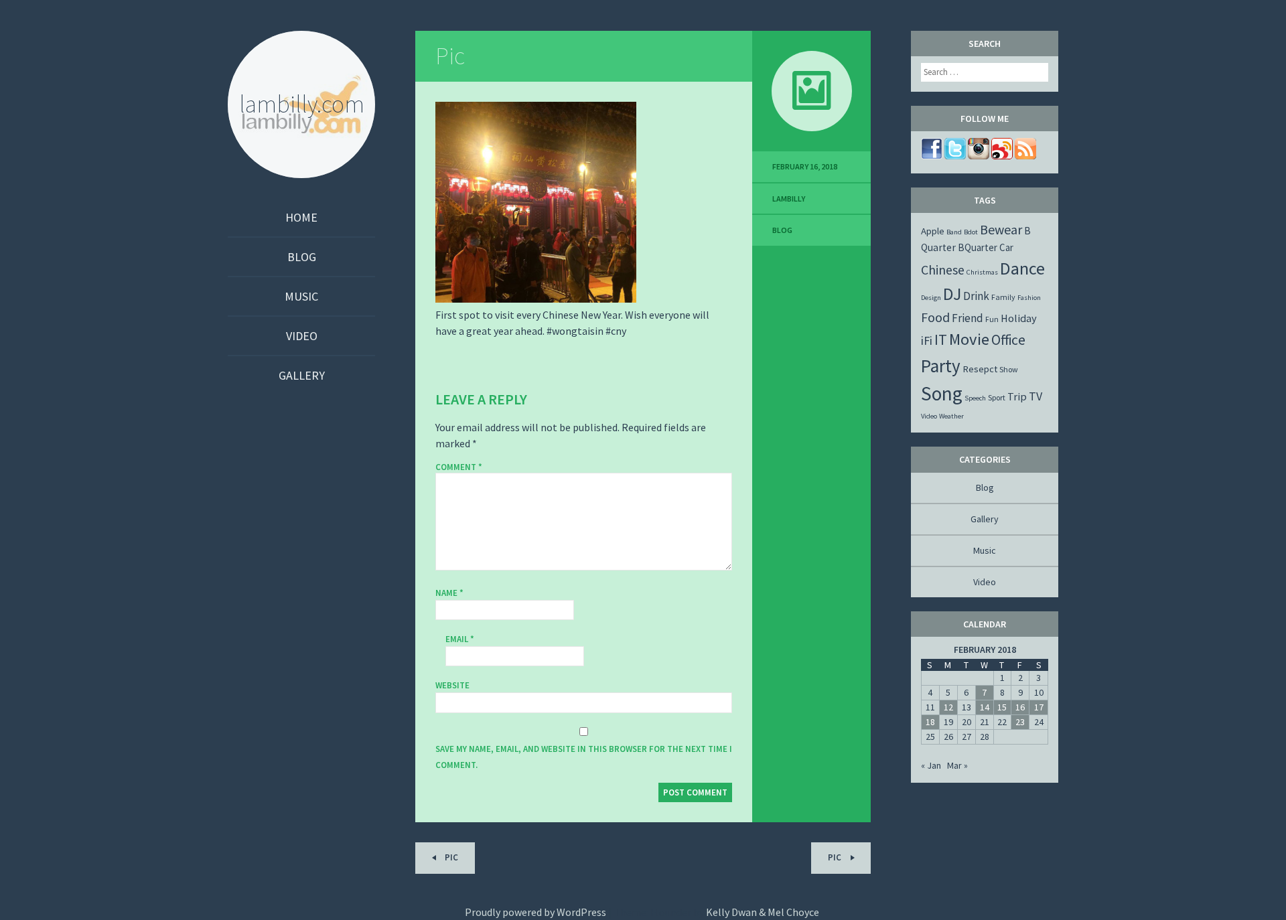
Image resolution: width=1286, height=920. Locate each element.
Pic (450, 56)
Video (301, 335)
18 (930, 722)
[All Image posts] (811, 91)
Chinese (942, 269)
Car (1006, 247)
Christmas (982, 272)
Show (1008, 369)
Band (954, 232)
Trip (1017, 396)
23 (1020, 722)
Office (1008, 340)
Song (941, 393)
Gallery (302, 375)
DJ (952, 294)
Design (931, 297)
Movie (969, 339)
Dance (1022, 268)
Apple (932, 231)
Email (459, 639)
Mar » (957, 765)
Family (1003, 297)
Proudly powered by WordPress (535, 912)
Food (935, 317)
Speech (975, 398)
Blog (301, 256)
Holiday (1019, 318)
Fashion (1029, 297)
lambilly (788, 199)
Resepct (979, 369)
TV (1035, 396)
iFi (926, 340)
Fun (992, 319)
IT (940, 339)
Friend (967, 318)
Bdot (971, 232)
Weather (951, 416)
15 (1002, 707)
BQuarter (977, 247)
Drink (976, 296)
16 (1020, 707)
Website (452, 685)
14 (984, 707)
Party (940, 365)
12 (948, 707)
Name (449, 593)
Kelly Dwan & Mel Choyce (762, 912)
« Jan (931, 765)
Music (301, 296)
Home (301, 217)
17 (1039, 707)
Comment (458, 467)
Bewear (1001, 229)
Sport (996, 397)
